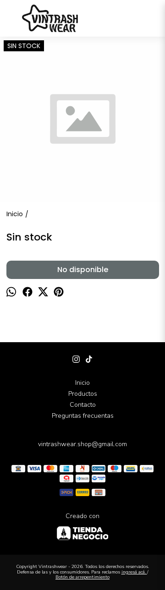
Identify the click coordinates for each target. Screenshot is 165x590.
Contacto (83, 404)
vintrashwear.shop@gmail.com (82, 444)
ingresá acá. (134, 572)
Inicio (82, 382)
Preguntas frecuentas (83, 415)
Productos (82, 393)
